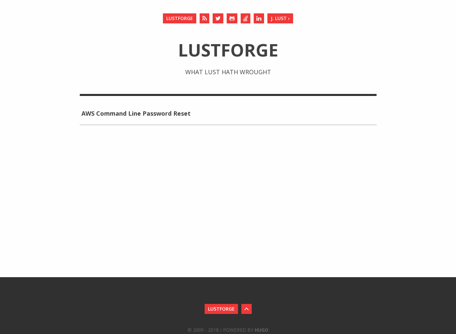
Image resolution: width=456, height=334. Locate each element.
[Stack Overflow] (245, 18)
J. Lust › (280, 18)
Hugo (261, 330)
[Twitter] (218, 18)
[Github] (232, 18)
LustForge (179, 18)
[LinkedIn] (259, 18)
